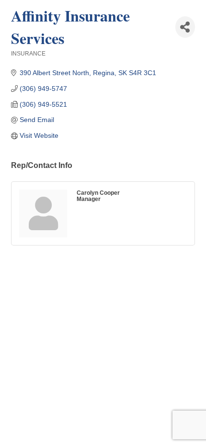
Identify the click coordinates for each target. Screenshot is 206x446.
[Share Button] (185, 27)
